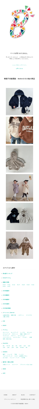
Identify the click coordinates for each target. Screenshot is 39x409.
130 (4, 347)
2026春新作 (6, 299)
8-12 (13, 284)
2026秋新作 (6, 290)
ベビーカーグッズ (7, 356)
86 (26, 347)
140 (8, 347)
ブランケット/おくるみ (26, 364)
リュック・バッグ (14, 357)
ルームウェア (21, 335)
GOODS (5, 351)
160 (17, 347)
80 (13, 345)
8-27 (9, 286)
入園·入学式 (6, 316)
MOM (4, 369)
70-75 (8, 345)
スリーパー (15, 364)
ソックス (21, 354)
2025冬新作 (6, 304)
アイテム (5, 329)
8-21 (33, 284)
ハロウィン (21, 315)
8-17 (18, 284)
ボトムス (29, 332)
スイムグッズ (6, 334)
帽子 (4, 354)
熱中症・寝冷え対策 (8, 362)
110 (25, 345)
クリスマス (29, 315)
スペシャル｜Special (8, 312)
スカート (13, 335)
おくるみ (5, 357)
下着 (15, 354)
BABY (4, 325)
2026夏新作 (6, 295)
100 (20, 345)
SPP (4, 373)
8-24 (4, 286)
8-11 (9, 284)
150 (13, 347)
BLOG (23, 395)
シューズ (9, 354)
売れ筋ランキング (7, 273)
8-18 (23, 284)
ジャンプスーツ (7, 337)
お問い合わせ (19, 68)
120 (29, 345)
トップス (22, 332)
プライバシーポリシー (10, 399)
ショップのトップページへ (19, 65)
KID (4, 321)
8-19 (28, 284)
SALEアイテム (7, 278)
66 (3, 345)
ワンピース (6, 335)
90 (16, 345)
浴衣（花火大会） (7, 339)
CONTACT (32, 395)
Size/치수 (5, 343)
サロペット (15, 334)
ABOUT (14, 395)
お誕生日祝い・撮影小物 (9, 315)
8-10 (4, 284)
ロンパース (6, 332)
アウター (25, 337)
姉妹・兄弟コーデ (25, 334)
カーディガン (16, 337)
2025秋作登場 (7, 308)
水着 (30, 337)
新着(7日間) (6, 282)
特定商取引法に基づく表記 (28, 399)
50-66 (22, 347)
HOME (5, 395)
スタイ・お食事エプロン (21, 356)
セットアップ (14, 332)
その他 (23, 357)
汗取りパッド (6, 364)
